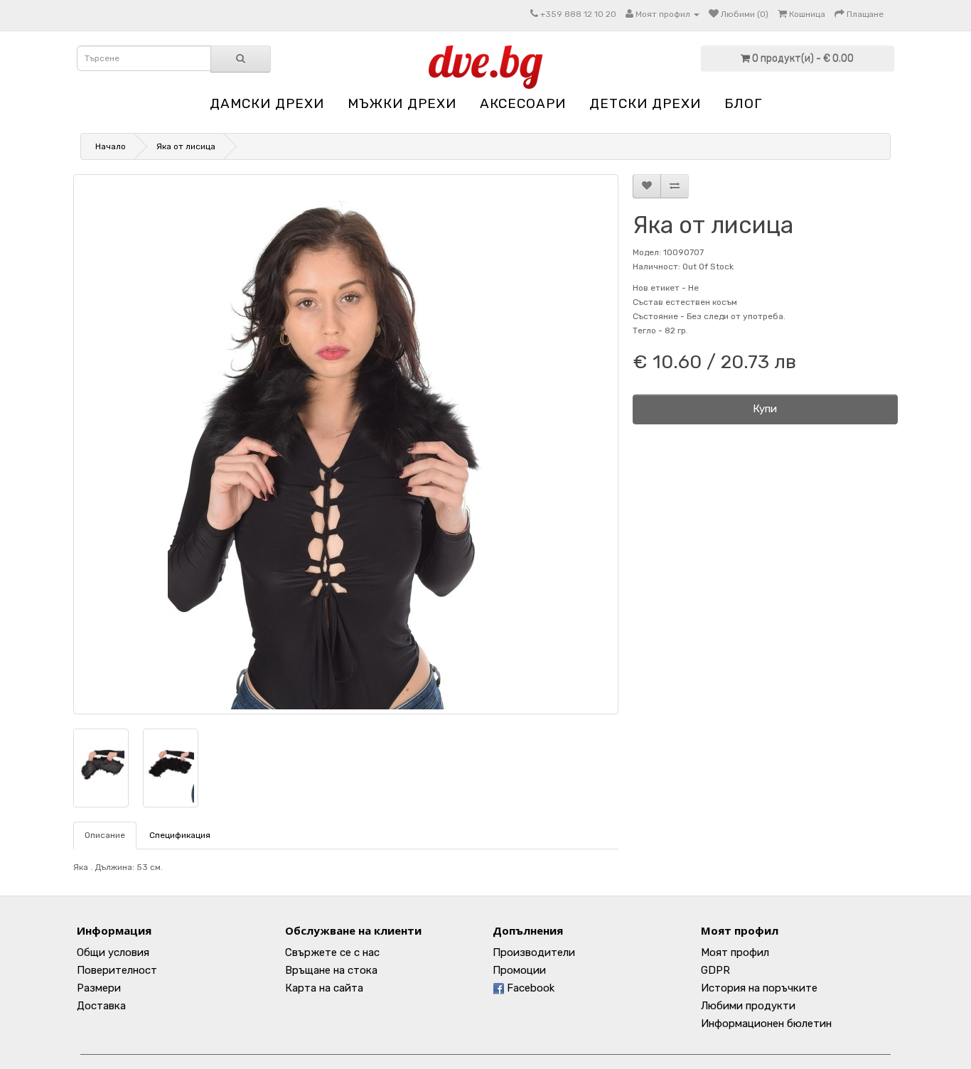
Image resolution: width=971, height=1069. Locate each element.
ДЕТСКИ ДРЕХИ (645, 103)
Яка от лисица (185, 146)
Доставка (101, 1005)
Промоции (519, 970)
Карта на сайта (324, 988)
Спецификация (179, 835)
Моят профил (735, 952)
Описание (105, 835)
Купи (765, 408)
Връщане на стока (331, 970)
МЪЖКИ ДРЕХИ (402, 103)
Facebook (529, 988)
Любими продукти (748, 1005)
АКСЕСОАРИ (523, 103)
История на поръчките (759, 988)
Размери (99, 988)
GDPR (715, 970)
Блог (743, 103)
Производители (534, 952)
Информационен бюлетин (766, 1023)
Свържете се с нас (332, 952)
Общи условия (113, 952)
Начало (110, 146)
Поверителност (117, 970)
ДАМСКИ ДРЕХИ (267, 103)
